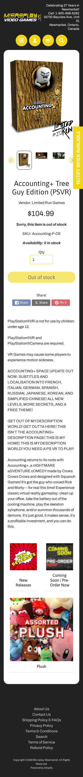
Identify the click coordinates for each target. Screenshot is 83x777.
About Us (41, 709)
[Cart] (48, 40)
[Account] (35, 40)
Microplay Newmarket (45, 759)
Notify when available (78, 157)
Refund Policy (41, 748)
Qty (41, 252)
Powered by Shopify (41, 767)
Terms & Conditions (41, 731)
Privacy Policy (41, 726)
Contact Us (41, 714)
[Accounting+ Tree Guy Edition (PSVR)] (24, 160)
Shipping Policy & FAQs (41, 720)
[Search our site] (61, 40)
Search (41, 737)
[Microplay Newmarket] (23, 17)
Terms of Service (41, 742)
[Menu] (21, 40)
